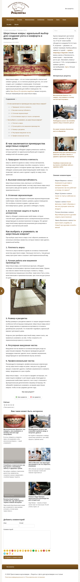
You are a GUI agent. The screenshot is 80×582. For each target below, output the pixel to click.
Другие (16, 24)
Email (21, 523)
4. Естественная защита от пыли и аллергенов (25, 116)
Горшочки (50, 19)
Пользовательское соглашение (35, 577)
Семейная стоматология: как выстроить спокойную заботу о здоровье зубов (14, 466)
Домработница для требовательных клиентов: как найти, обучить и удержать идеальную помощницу (64, 154)
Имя (5, 523)
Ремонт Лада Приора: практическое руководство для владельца (39, 498)
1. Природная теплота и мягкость (21, 107)
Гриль (58, 19)
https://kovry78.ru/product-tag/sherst (22, 91)
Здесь (67, 67)
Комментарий (8, 529)
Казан (64, 19)
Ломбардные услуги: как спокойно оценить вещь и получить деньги (38, 431)
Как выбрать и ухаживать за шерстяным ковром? (25, 120)
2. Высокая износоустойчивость (21, 110)
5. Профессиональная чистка (20, 136)
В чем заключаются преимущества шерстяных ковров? (27, 104)
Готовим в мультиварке (10, 30)
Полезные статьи (22, 30)
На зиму (9, 24)
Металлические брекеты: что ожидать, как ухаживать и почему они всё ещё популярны (14, 432)
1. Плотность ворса (17, 123)
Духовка (19, 19)
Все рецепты (69, 8)
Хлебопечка (40, 19)
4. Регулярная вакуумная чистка (21, 132)
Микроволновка (29, 19)
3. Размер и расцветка (18, 129)
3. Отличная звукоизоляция (19, 113)
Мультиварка (10, 19)
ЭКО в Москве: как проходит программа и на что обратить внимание (39, 464)
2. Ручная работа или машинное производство (25, 126)
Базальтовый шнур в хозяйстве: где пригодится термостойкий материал (13, 500)
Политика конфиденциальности (15, 577)
